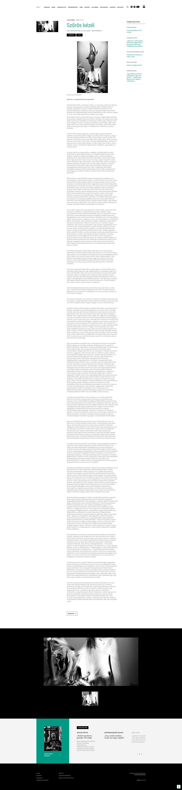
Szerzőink (38, 775)
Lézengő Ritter (61, 7)
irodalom (47, 7)
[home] (38, 7)
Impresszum (39, 778)
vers (79, 35)
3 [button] (141, 754)
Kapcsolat (61, 773)
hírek (81, 7)
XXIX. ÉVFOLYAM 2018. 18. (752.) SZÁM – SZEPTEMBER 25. (84, 31)
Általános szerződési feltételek (66, 778)
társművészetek (73, 7)
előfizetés (120, 7)
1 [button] (137, 754)
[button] (47, 7)
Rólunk (38, 773)
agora (53, 7)
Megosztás (71, 613)
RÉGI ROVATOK (104, 7)
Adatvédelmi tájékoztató (65, 775)
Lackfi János (71, 20)
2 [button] (139, 754)
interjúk (87, 7)
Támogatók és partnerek (42, 780)
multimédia (95, 7)
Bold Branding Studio (140, 774)
